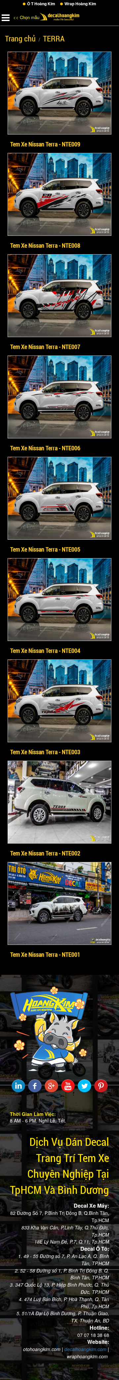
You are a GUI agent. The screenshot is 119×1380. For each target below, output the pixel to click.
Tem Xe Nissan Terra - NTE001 (45, 954)
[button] (5, 16)
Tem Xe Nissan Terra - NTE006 (45, 448)
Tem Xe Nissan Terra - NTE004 (45, 650)
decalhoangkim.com (85, 1349)
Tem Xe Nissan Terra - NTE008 (45, 245)
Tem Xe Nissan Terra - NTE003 (45, 752)
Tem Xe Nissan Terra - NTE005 (45, 549)
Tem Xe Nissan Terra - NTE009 (45, 144)
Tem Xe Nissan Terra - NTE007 (45, 347)
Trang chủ (20, 38)
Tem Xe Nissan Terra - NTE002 (45, 853)
